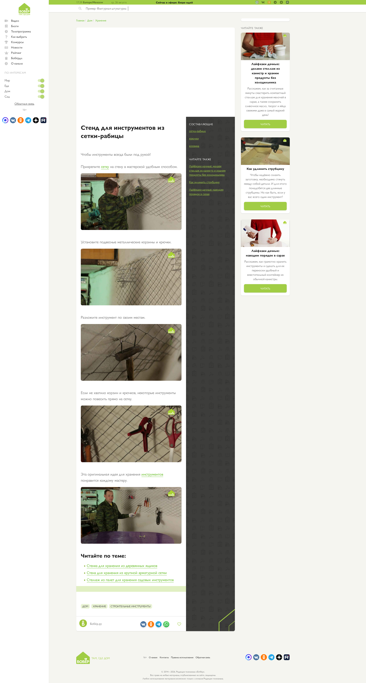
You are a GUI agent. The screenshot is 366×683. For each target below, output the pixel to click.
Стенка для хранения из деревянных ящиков (122, 565)
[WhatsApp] (166, 625)
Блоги (14, 26)
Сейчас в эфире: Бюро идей (174, 2)
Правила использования (182, 657)
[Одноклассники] (151, 625)
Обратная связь (24, 103)
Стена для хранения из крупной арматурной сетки (127, 572)
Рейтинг (16, 52)
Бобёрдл (16, 58)
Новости (16, 47)
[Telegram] (159, 625)
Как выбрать (19, 36)
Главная (80, 20)
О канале (17, 63)
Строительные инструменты (131, 606)
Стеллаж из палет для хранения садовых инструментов (130, 579)
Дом (7, 91)
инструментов (152, 474)
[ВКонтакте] (143, 625)
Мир (7, 80)
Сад (7, 96)
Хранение (100, 20)
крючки (194, 138)
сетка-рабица (197, 131)
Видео (15, 20)
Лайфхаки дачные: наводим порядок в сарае (206, 191)
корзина (194, 146)
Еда (7, 85)
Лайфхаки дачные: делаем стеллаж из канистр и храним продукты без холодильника (207, 170)
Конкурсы (17, 42)
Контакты (164, 657)
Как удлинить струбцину (204, 182)
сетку (105, 166)
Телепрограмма (21, 31)
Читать (265, 124)
